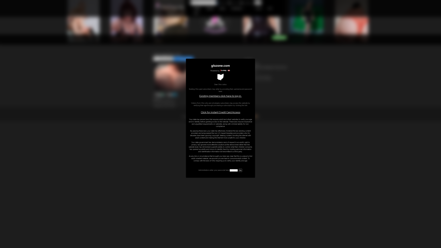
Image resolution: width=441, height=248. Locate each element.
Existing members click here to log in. (220, 95)
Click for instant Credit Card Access (220, 112)
